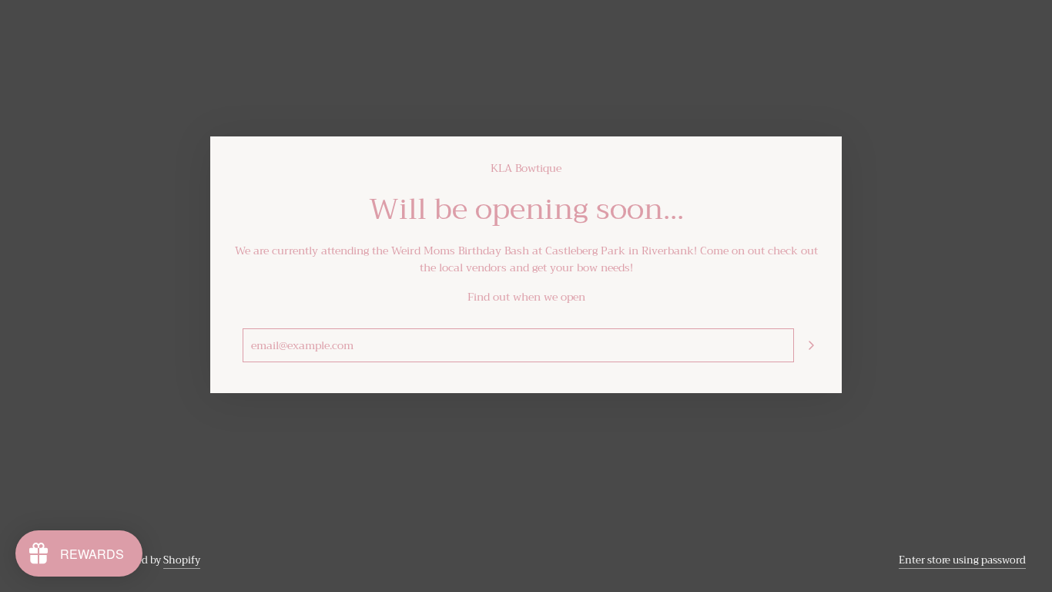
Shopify (181, 560)
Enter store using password (962, 560)
